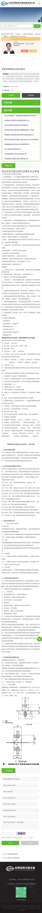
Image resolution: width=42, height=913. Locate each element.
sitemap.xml (23, 908)
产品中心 (18, 34)
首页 (11, 34)
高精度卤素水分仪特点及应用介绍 (16, 154)
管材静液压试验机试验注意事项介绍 (16, 158)
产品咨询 (11, 95)
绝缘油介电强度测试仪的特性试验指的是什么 (19, 135)
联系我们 (31, 95)
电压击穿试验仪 (28, 34)
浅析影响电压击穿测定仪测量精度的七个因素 (19, 130)
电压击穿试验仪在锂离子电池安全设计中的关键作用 (21, 139)
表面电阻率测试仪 (12, 854)
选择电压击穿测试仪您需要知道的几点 (17, 120)
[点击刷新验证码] (21, 833)
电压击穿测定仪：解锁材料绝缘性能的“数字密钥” (20, 115)
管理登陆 (22, 910)
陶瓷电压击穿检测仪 (13, 858)
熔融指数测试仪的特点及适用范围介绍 (17, 144)
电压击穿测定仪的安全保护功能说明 (16, 125)
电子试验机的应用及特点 (13, 149)
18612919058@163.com (26, 879)
